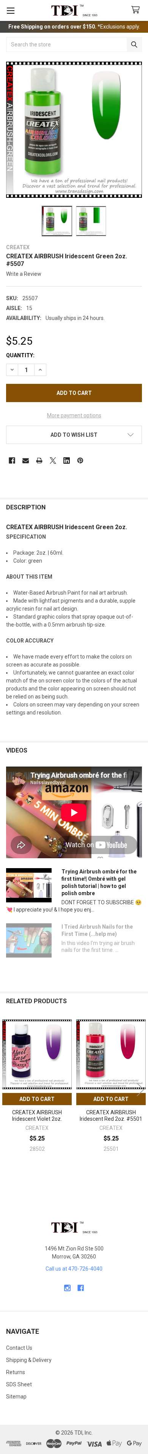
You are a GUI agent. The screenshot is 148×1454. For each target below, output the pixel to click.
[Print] (39, 460)
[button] (74, 435)
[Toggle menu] (10, 10)
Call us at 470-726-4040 (74, 1269)
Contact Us (19, 1348)
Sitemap (16, 1397)
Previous (7, 1089)
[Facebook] (12, 460)
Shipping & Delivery (29, 1360)
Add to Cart (37, 1099)
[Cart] (137, 10)
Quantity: (20, 355)
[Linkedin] (66, 460)
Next (140, 1089)
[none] (74, 130)
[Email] (25, 460)
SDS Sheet (19, 1384)
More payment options (74, 415)
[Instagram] (67, 1288)
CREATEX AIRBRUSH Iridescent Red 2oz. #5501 (111, 1115)
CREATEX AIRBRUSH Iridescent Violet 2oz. (37, 1115)
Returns (15, 1372)
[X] (53, 460)
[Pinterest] (80, 460)
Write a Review (23, 274)
